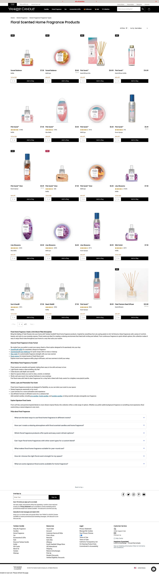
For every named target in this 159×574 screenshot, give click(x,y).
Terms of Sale (84, 540)
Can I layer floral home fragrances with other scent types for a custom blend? (44, 441)
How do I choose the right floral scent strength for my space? (38, 456)
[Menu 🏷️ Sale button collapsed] (100, 9)
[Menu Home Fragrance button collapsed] (62, 9)
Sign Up (54, 497)
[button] (153, 569)
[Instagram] (133, 494)
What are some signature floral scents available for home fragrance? (41, 464)
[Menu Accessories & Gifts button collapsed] (81, 9)
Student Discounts (52, 555)
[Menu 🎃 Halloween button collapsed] (92, 9)
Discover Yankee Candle (21, 542)
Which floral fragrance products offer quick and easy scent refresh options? (44, 433)
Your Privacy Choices (86, 533)
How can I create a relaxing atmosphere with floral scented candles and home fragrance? (49, 425)
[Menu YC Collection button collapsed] (110, 9)
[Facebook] (123, 494)
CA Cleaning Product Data (88, 544)
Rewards (49, 537)
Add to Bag (30, 81)
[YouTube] (144, 494)
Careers (15, 551)
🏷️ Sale (97, 9)
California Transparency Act (89, 542)
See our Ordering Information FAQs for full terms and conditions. (129, 546)
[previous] (63, 1)
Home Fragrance (56, 9)
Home (13, 18)
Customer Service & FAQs (54, 533)
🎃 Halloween (88, 9)
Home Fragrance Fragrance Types (40, 18)
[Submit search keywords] (143, 9)
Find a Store (50, 535)
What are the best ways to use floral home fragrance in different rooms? (42, 418)
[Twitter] (128, 494)
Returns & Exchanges (53, 551)
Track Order (50, 529)
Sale (14, 540)
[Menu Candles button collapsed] (49, 9)
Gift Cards (16, 546)
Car (66, 9)
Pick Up (48, 553)
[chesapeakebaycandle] (36, 4)
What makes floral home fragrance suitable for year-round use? (39, 448)
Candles (46, 9)
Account (49, 531)
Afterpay (49, 542)
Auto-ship (49, 540)
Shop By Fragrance (19, 529)
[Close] (156, 1)
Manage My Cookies (86, 531)
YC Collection (105, 9)
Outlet (15, 544)
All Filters (122, 28)
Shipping (49, 549)
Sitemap (16, 553)
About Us (16, 549)
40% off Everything (79, 1)
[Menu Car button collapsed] (67, 9)
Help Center (119, 538)
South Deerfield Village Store (55, 544)
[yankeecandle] (13, 4)
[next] (96, 1)
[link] (17, 130)
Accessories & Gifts (75, 9)
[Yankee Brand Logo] (21, 9)
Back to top (78, 487)
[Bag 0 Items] (149, 9)
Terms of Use (84, 537)
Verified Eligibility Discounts (55, 557)
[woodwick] (24, 4)
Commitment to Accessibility (89, 546)
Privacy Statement (25, 506)
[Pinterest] (139, 494)
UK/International (51, 546)
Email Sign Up (17, 493)
